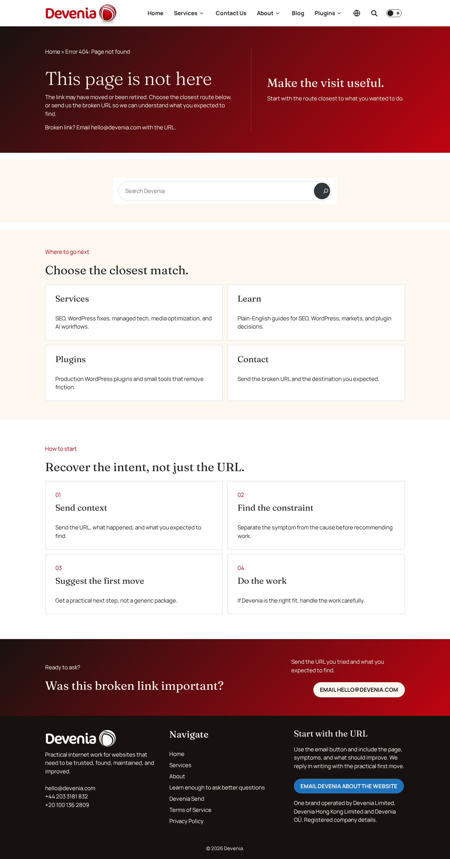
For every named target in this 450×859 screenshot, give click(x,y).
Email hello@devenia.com (359, 689)
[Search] (322, 191)
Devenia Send (186, 798)
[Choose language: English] (356, 13)
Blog (298, 13)
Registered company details (340, 819)
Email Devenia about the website (348, 786)
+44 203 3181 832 (66, 796)
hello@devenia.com (70, 788)
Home (155, 13)
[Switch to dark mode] (394, 13)
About (265, 13)
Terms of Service (190, 810)
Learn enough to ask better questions (217, 787)
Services (185, 13)
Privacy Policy (186, 821)
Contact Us (231, 13)
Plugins (325, 13)
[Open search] (374, 13)
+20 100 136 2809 (67, 805)
